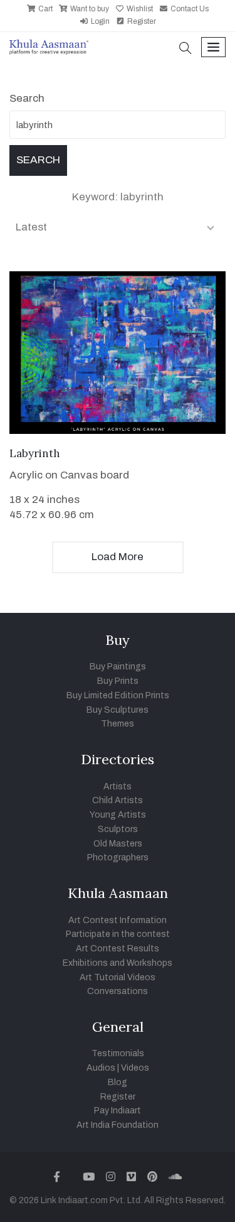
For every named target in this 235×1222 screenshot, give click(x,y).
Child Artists (117, 800)
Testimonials (117, 1053)
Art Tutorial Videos (117, 977)
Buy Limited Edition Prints (117, 695)
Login (99, 21)
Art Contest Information (117, 920)
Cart (44, 8)
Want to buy (88, 8)
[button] (185, 49)
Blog (117, 1082)
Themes (117, 723)
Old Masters (117, 843)
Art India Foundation (117, 1125)
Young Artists (118, 814)
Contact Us (189, 8)
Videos (135, 1068)
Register (140, 21)
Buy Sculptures (117, 710)
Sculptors (118, 829)
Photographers (118, 857)
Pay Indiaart (117, 1110)
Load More (117, 557)
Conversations (117, 991)
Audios (100, 1068)
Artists (117, 786)
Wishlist (139, 8)
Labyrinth (34, 453)
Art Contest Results (117, 948)
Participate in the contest (118, 934)
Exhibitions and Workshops (117, 963)
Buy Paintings (118, 666)
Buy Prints (117, 681)
